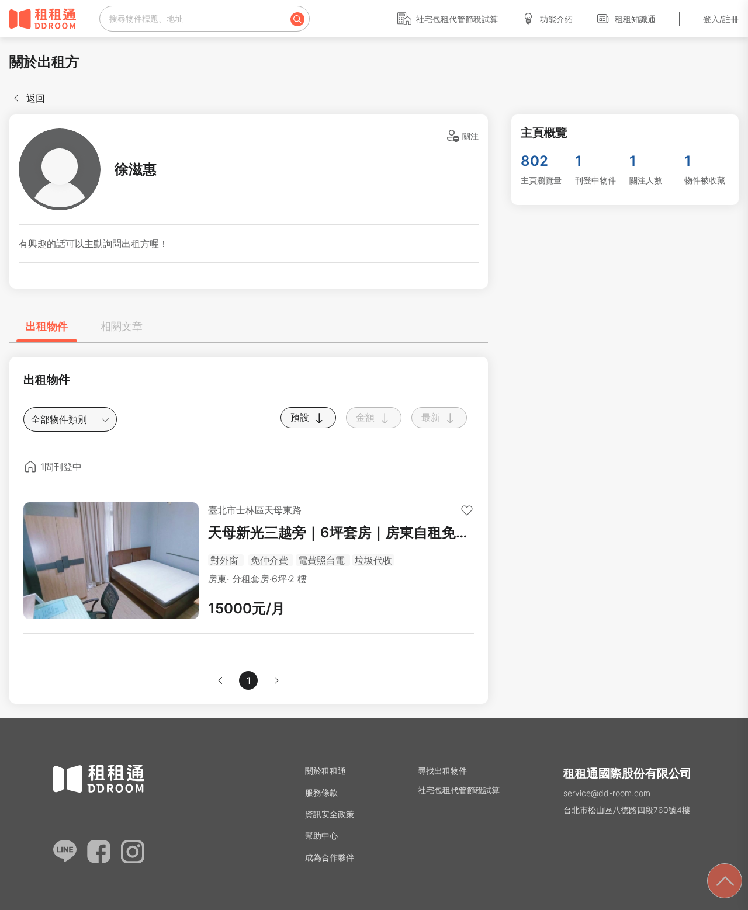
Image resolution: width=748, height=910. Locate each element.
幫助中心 (321, 835)
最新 (432, 417)
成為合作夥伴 (329, 857)
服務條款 (321, 792)
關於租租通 (325, 771)
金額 (367, 417)
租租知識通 (635, 19)
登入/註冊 (721, 19)
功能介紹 (556, 19)
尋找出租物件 (442, 771)
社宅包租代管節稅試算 (457, 19)
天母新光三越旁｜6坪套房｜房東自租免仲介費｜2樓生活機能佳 (339, 533)
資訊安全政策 (329, 814)
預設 (301, 417)
